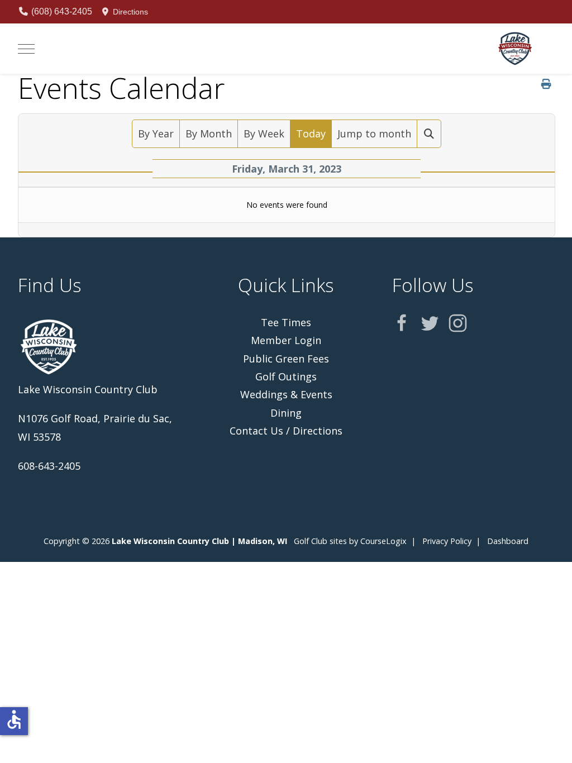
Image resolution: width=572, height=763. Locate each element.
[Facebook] (402, 323)
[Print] (546, 83)
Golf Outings (286, 376)
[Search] (429, 133)
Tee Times (286, 322)
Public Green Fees (286, 358)
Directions (129, 11)
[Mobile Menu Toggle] (26, 48)
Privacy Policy (446, 541)
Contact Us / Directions (286, 430)
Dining (286, 412)
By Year (156, 133)
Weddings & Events (286, 394)
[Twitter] (430, 323)
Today (311, 133)
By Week (264, 133)
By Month (208, 133)
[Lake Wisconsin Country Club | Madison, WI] (515, 48)
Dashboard (507, 541)
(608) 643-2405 (60, 11)
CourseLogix (383, 541)
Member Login (286, 340)
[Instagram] (458, 323)
